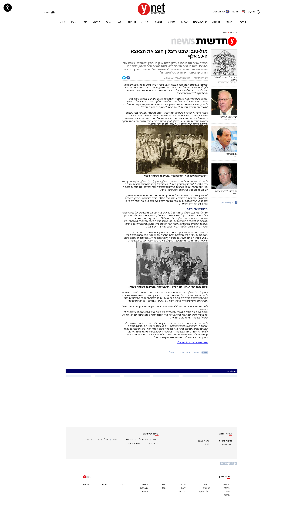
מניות (155, 439)
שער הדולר (143, 439)
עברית (89, 439)
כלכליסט (123, 484)
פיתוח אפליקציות (134, 443)
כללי (225, 32)
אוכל (164, 488)
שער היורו (129, 439)
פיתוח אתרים (152, 443)
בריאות (207, 484)
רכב (164, 491)
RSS (207, 444)
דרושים (116, 439)
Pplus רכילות (204, 491)
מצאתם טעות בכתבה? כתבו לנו (192, 342)
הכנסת (181, 352)
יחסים (145, 484)
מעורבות (144, 488)
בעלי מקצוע (103, 439)
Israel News (203, 441)
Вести (86, 484)
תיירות (163, 484)
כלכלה (227, 488)
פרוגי (104, 484)
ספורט (227, 491)
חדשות (233, 32)
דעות (183, 488)
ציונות (188, 352)
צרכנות (182, 491)
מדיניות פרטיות (225, 441)
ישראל (172, 352)
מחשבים (206, 488)
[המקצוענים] (228, 465)
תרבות (227, 495)
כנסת (196, 352)
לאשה (145, 491)
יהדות (183, 484)
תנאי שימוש (227, 444)
